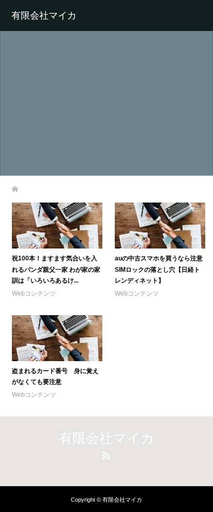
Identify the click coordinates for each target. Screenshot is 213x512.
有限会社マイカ (44, 15)
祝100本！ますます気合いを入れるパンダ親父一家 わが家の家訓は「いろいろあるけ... (56, 269)
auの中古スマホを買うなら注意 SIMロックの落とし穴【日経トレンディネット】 (162, 269)
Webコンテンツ (34, 293)
